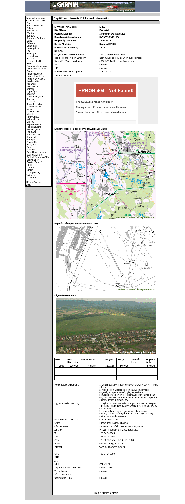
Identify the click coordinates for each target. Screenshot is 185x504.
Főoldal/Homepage (35, 18)
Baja (29, 23)
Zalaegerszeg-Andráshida (33, 173)
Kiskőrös (31, 101)
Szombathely (33, 160)
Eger (29, 51)
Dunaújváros (33, 48)
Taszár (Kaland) (34, 162)
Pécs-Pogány (33, 129)
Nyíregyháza (33, 119)
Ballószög (31, 28)
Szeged (30, 147)
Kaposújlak (32, 91)
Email (29, 185)
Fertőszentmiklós (35, 61)
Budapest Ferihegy (36, 38)
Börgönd (31, 33)
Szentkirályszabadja (36, 152)
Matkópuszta (33, 111)
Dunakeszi (32, 46)
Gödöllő (30, 63)
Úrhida (30, 170)
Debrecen (31, 43)
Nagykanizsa (33, 117)
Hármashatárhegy (35, 76)
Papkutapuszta (34, 127)
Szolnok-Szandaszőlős (38, 157)
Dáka (29, 41)
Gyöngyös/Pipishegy (37, 66)
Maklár (30, 109)
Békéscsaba (33, 30)
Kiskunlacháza (34, 106)
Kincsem (31, 99)
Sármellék (31, 137)
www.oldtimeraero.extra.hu (112, 447)
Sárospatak (32, 139)
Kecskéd (31, 94)
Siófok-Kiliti (32, 142)
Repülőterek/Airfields (36, 20)
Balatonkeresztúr (35, 25)
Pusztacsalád (33, 134)
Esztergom (32, 53)
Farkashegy (32, 56)
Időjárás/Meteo (33, 182)
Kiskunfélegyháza (35, 104)
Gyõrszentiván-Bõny (36, 68)
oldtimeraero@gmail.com (111, 443)
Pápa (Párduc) (34, 124)
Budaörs (31, 36)
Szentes (31, 149)
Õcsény (30, 122)
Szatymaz (31, 144)
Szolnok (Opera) (35, 155)
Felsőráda (31, 58)
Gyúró (30, 71)
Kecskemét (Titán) (35, 96)
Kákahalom (32, 86)
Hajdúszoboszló (34, 74)
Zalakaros (31, 177)
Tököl (29, 165)
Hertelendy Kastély (36, 79)
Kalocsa (31, 89)
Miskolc (30, 114)
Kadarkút (31, 84)
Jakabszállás (33, 81)
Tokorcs (30, 167)
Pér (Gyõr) (32, 132)
